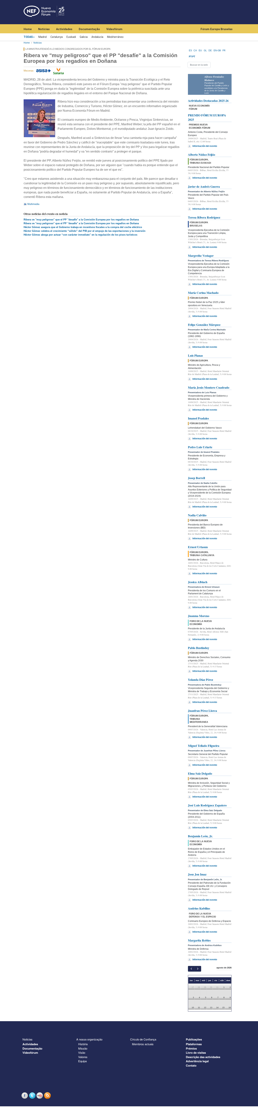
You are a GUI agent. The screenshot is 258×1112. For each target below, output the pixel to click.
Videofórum (114, 29)
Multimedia (33, 204)
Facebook (25, 1095)
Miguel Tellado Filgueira (203, 745)
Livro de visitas (196, 1053)
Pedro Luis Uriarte (200, 447)
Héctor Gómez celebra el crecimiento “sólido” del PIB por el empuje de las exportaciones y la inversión (84, 231)
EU (200, 50)
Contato (191, 1065)
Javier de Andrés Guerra (204, 186)
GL (205, 50)
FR (224, 50)
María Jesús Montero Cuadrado (208, 387)
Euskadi (71, 36)
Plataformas (194, 1044)
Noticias (37, 42)
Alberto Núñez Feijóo (201, 154)
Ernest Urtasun (198, 547)
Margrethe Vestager (201, 255)
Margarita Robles (199, 940)
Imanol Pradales (198, 418)
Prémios (191, 1048)
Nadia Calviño (197, 515)
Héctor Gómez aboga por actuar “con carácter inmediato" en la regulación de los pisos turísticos (80, 234)
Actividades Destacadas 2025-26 (208, 100)
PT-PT (192, 56)
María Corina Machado (203, 292)
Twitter (32, 1095)
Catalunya (56, 36)
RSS (48, 1095)
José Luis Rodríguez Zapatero (207, 805)
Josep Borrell (196, 478)
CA (195, 50)
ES (190, 50)
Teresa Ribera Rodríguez (204, 217)
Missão (82, 1048)
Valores (82, 1057)
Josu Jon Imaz (197, 874)
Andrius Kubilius (199, 908)
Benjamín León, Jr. (200, 836)
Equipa (82, 1061)
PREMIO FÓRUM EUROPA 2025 (207, 117)
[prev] (191, 968)
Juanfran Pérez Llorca (202, 710)
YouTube (40, 1095)
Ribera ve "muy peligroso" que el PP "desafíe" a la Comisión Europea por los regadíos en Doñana (81, 219)
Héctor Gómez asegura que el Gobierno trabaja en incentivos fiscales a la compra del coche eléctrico (83, 227)
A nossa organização (89, 1039)
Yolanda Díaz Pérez (200, 679)
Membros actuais (143, 1044)
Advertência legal (197, 1061)
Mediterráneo (115, 36)
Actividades (64, 29)
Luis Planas (195, 355)
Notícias (44, 29)
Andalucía (97, 36)
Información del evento (204, 146)
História (83, 1044)
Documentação (89, 29)
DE (210, 50)
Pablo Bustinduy (198, 648)
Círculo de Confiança (143, 1039)
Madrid (42, 36)
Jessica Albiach (197, 582)
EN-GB (217, 50)
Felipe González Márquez (204, 324)
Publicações (194, 1039)
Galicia (84, 36)
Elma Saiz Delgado (200, 773)
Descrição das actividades (203, 1057)
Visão (81, 1052)
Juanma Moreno (198, 616)
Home (28, 29)
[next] (197, 968)
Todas (28, 36)
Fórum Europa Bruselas (217, 29)
